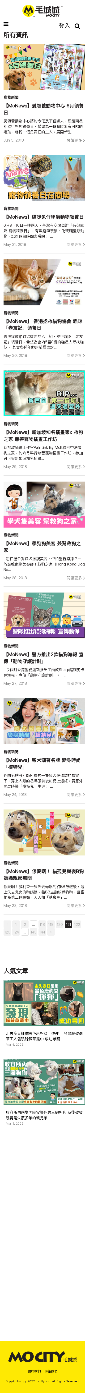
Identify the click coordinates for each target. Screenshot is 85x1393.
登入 (64, 25)
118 (42, 924)
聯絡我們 (51, 1371)
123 (7, 932)
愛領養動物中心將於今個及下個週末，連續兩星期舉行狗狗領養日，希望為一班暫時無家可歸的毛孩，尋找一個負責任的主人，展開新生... (43, 126)
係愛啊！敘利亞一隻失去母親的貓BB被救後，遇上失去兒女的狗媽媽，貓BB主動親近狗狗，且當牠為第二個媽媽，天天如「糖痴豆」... (44, 892)
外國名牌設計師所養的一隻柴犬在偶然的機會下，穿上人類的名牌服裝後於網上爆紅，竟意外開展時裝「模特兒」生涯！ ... (43, 780)
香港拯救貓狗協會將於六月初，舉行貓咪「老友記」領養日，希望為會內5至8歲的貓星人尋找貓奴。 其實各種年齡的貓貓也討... (44, 341)
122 (77, 924)
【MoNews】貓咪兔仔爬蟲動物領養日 (44, 217)
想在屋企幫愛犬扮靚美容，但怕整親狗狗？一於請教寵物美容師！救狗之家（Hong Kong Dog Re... (44, 564)
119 (51, 924)
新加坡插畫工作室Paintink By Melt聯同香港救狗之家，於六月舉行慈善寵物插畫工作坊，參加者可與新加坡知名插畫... (43, 452)
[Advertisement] (44, 1175)
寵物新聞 (11, 97)
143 (34, 932)
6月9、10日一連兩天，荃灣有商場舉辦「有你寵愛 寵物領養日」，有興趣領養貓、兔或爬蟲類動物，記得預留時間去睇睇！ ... (44, 230)
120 (60, 924)
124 (16, 932)
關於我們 (34, 1371)
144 (42, 932)
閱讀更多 (74, 140)
